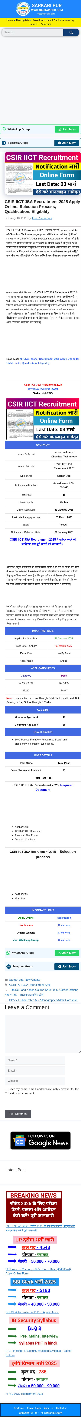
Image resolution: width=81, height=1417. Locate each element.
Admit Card (53, 20)
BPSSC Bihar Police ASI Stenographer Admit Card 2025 (43, 1000)
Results (33, 24)
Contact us (61, 1408)
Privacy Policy (34, 1408)
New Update (22, 20)
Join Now (69, 129)
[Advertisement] (40, 80)
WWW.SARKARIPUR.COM (43, 388)
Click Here (64, 925)
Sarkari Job (38, 20)
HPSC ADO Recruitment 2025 (24, 1393)
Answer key (68, 20)
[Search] (71, 32)
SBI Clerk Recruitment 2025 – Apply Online (32, 1312)
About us (48, 1408)
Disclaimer (19, 1408)
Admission (46, 24)
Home (10, 20)
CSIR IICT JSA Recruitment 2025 (29, 984)
